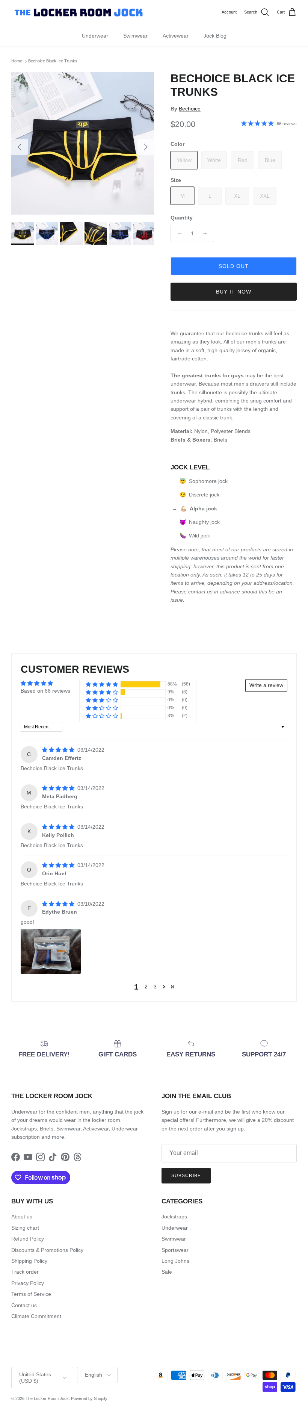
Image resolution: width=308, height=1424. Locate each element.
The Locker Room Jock (47, 1398)
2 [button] (146, 987)
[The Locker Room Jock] (78, 12)
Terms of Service (31, 1294)
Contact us (24, 1305)
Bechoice (190, 109)
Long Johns (175, 1261)
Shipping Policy (29, 1261)
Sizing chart (25, 1228)
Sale (167, 1272)
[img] (59, 750)
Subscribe (186, 1175)
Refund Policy (27, 1239)
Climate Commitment (36, 1316)
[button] (102, 684)
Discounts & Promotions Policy (47, 1250)
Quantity (182, 218)
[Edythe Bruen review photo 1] (51, 951)
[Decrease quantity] (177, 233)
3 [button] (155, 987)
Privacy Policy (27, 1283)
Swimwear (135, 36)
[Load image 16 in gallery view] (82, 143)
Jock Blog (215, 36)
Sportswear (175, 1250)
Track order (25, 1272)
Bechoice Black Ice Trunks (52, 61)
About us (21, 1217)
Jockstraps (174, 1217)
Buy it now (233, 292)
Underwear (95, 36)
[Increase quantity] (207, 233)
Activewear (176, 36)
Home (16, 61)
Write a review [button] (266, 685)
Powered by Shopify (89, 1398)
